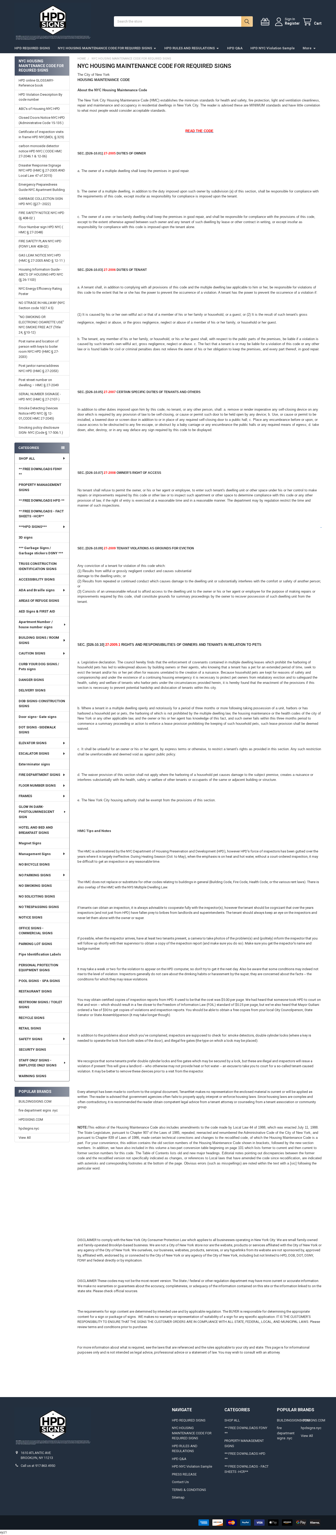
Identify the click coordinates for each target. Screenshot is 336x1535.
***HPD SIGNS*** (33, 527)
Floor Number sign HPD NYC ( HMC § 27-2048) (41, 229)
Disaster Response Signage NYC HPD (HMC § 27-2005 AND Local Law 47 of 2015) (42, 170)
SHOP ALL (27, 458)
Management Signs (35, 854)
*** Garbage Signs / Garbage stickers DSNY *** (41, 550)
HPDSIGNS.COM (31, 1119)
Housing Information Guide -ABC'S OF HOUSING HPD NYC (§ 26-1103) (41, 274)
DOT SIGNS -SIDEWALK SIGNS (37, 729)
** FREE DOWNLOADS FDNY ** (40, 471)
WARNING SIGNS (32, 1076)
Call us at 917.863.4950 (38, 1466)
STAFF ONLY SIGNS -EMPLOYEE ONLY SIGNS (37, 1062)
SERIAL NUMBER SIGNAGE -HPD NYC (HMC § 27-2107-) (40, 396)
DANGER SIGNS (31, 680)
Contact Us (180, 1482)
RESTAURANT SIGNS (35, 991)
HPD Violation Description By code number (40, 97)
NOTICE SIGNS (30, 917)
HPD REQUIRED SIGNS (32, 48)
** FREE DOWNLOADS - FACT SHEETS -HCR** (41, 513)
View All (25, 1138)
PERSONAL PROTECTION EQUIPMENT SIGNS (38, 967)
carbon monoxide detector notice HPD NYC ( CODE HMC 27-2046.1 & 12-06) (40, 151)
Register (292, 23)
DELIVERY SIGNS (32, 690)
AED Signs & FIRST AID (37, 611)
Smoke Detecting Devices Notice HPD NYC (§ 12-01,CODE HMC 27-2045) (38, 413)
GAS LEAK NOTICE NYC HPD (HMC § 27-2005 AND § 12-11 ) (42, 257)
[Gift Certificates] (266, 22)
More (307, 48)
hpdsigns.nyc (29, 1128)
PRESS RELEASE (184, 1474)
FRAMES (25, 796)
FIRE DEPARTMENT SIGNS (39, 775)
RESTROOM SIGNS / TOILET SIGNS (40, 1004)
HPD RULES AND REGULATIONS (189, 48)
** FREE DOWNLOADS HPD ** (41, 500)
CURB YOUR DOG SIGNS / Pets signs (39, 666)
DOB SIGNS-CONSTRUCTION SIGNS (42, 703)
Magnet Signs (30, 843)
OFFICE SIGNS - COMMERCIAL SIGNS (35, 930)
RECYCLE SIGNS (31, 1018)
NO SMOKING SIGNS (35, 886)
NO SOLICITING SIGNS (37, 896)
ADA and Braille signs (37, 590)
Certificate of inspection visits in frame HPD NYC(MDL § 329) (41, 134)
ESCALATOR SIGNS (34, 753)
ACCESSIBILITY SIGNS (37, 579)
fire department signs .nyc (38, 1110)
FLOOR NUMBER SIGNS (37, 785)
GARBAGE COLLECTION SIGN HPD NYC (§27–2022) (41, 201)
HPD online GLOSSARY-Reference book (36, 83)
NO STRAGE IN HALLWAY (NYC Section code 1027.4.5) (42, 305)
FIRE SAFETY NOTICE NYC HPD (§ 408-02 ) (41, 215)
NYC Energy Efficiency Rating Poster (40, 291)
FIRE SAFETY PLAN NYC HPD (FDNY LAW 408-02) (40, 243)
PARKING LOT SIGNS (35, 944)
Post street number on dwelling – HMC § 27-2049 (39, 382)
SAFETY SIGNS (30, 1039)
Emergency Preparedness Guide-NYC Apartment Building (42, 187)
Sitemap (178, 1497)
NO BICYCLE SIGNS (34, 864)
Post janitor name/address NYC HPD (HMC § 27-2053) (39, 368)
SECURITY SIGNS (32, 1049)
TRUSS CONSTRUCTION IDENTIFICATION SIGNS (38, 566)
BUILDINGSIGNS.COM (35, 1101)
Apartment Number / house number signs (36, 624)
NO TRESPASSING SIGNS (39, 907)
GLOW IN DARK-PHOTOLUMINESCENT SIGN (36, 812)
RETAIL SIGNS (30, 1028)
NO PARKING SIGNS (35, 875)
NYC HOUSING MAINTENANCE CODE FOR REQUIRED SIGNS (105, 48)
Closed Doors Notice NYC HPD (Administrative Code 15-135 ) (42, 120)
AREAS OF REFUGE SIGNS (39, 601)
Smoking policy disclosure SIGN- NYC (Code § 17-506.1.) (41, 430)
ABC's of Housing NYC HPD (39, 109)
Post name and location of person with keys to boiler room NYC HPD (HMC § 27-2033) (39, 349)
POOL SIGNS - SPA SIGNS (39, 981)
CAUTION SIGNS (32, 653)
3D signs (26, 537)
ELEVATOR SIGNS (32, 743)
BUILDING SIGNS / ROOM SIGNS (39, 640)
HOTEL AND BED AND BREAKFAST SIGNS (36, 830)
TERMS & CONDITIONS (189, 1490)
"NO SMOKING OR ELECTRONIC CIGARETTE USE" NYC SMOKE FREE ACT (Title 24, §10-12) (41, 324)
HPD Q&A (235, 48)
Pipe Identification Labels (40, 954)
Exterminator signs (34, 764)
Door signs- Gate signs (37, 717)
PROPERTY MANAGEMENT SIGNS (40, 487)
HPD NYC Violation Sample (272, 48)
